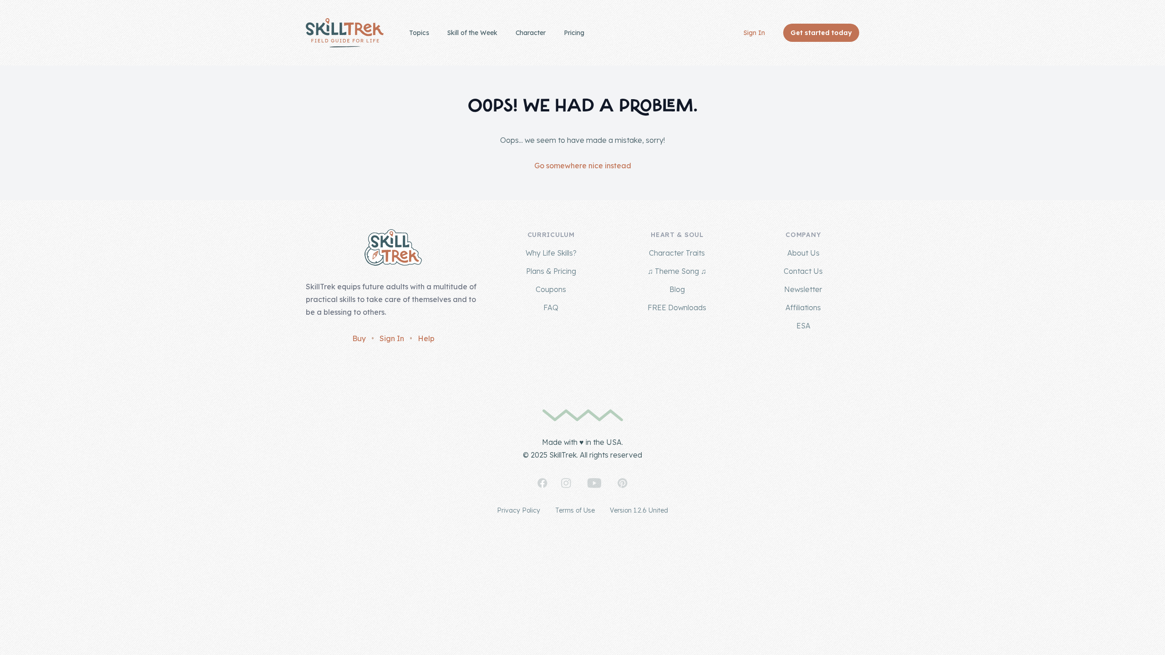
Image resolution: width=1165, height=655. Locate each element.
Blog (677, 289)
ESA (803, 325)
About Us (803, 252)
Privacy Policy (518, 510)
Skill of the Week (472, 33)
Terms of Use (575, 510)
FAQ (550, 307)
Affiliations (803, 307)
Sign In (754, 33)
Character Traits (677, 252)
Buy (359, 338)
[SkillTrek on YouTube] (594, 483)
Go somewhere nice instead (582, 165)
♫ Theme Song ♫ (677, 271)
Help (426, 338)
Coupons (551, 289)
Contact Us (803, 271)
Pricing (574, 33)
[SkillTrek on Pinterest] (622, 483)
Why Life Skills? (551, 252)
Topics (419, 33)
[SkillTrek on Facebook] (542, 483)
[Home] (345, 32)
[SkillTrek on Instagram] (566, 483)
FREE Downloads (677, 307)
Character (531, 33)
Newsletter (803, 289)
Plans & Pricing (551, 271)
